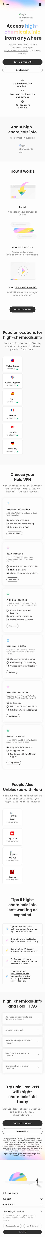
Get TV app (13, 716)
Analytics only (32, 1226)
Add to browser (14, 533)
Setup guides (14, 763)
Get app (12, 672)
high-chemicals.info (16, 50)
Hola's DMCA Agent (25, 1156)
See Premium (22, 70)
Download (12, 579)
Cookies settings (12, 1226)
